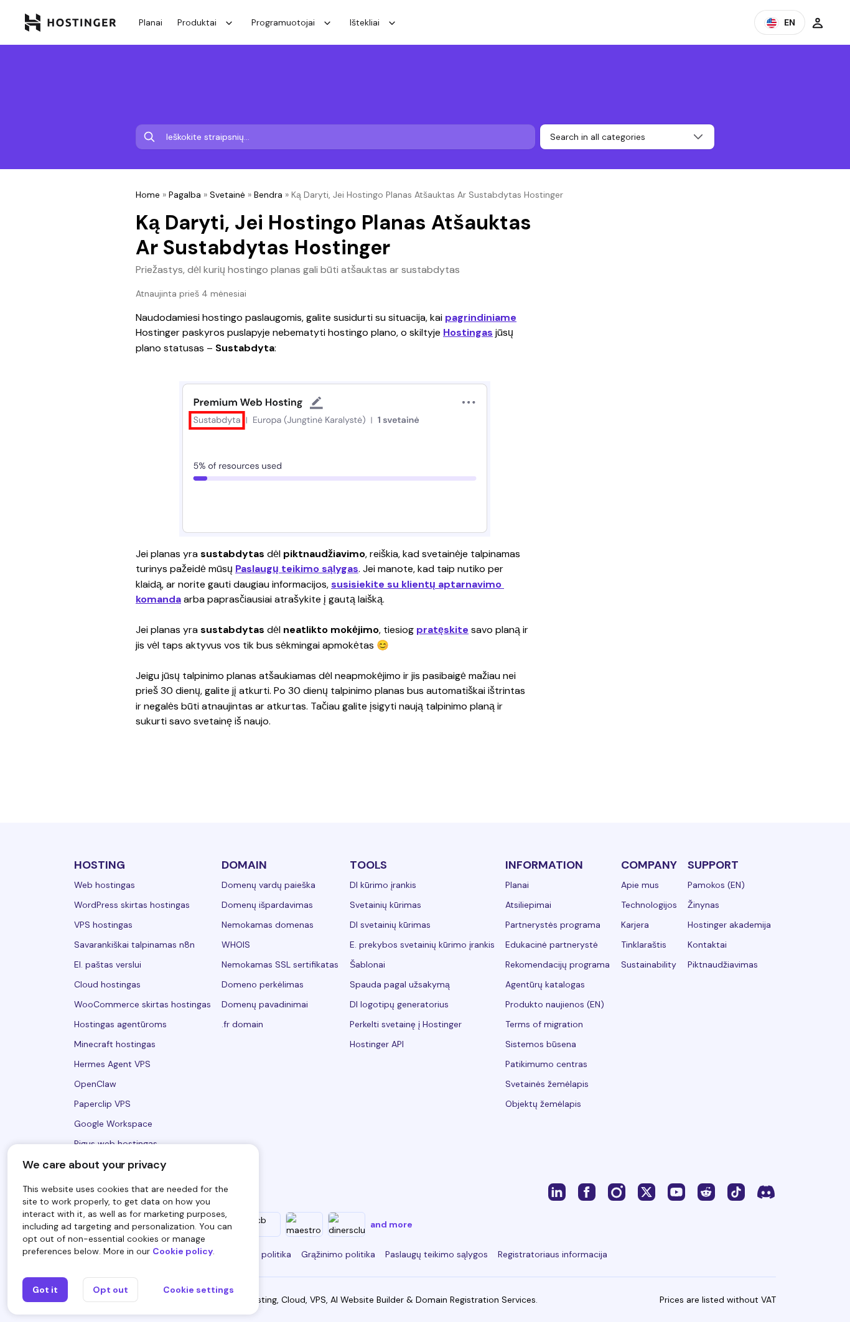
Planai (150, 22)
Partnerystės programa (552, 924)
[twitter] (646, 1191)
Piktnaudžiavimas (723, 964)
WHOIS (236, 944)
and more (391, 1224)
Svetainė (227, 194)
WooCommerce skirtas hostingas (142, 1004)
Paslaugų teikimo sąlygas (296, 568)
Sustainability (648, 964)
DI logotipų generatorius (399, 1004)
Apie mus (640, 884)
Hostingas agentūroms (120, 1024)
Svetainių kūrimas (385, 904)
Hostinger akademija (729, 924)
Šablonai (367, 964)
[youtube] (676, 1191)
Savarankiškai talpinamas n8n (134, 944)
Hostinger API (377, 1044)
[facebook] (587, 1191)
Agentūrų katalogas (545, 984)
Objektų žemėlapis (543, 1103)
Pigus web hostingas (115, 1143)
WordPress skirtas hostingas (132, 904)
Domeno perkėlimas (263, 984)
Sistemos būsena (540, 1044)
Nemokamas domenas (268, 924)
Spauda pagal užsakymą (400, 984)
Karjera (635, 924)
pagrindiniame (480, 317)
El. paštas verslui (107, 964)
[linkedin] (557, 1191)
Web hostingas (104, 884)
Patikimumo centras (546, 1064)
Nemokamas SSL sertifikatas (280, 964)
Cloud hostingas (107, 984)
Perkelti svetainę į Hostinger (406, 1024)
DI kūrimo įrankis (383, 884)
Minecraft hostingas (115, 1044)
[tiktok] (736, 1191)
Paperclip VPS (102, 1103)
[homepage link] (70, 22)
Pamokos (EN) (716, 884)
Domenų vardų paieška (268, 884)
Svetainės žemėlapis (547, 1083)
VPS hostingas (103, 924)
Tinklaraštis (643, 944)
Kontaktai (707, 944)
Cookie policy (182, 1251)
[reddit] (706, 1191)
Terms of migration (544, 1024)
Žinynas (703, 904)
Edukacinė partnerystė (551, 944)
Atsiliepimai (528, 904)
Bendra (268, 194)
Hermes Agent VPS (112, 1064)
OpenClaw (95, 1083)
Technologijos (649, 904)
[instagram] (617, 1191)
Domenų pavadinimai (265, 1004)
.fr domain (242, 1024)
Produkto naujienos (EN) (554, 1004)
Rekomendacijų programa (557, 964)
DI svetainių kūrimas (390, 924)
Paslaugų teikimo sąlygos (436, 1254)
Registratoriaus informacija (552, 1254)
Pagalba (185, 194)
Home (148, 194)
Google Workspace (113, 1123)
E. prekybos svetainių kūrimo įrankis (422, 944)
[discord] (766, 1191)
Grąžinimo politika (338, 1254)
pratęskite (442, 629)
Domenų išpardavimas (267, 904)
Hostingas (468, 332)
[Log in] (817, 22)
